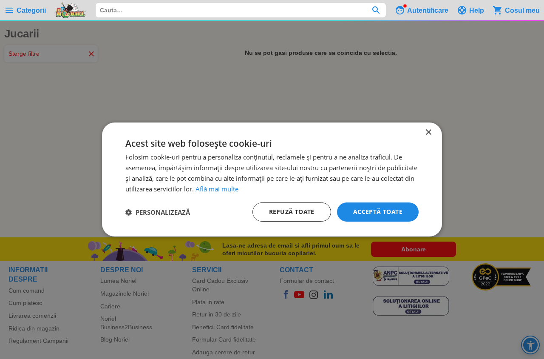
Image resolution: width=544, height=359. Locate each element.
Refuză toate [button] (291, 212)
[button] (157, 212)
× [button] (428, 132)
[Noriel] (70, 10)
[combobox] (240, 10)
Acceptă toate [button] (377, 212)
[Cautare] (376, 10)
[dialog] (272, 179)
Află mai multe (217, 189)
